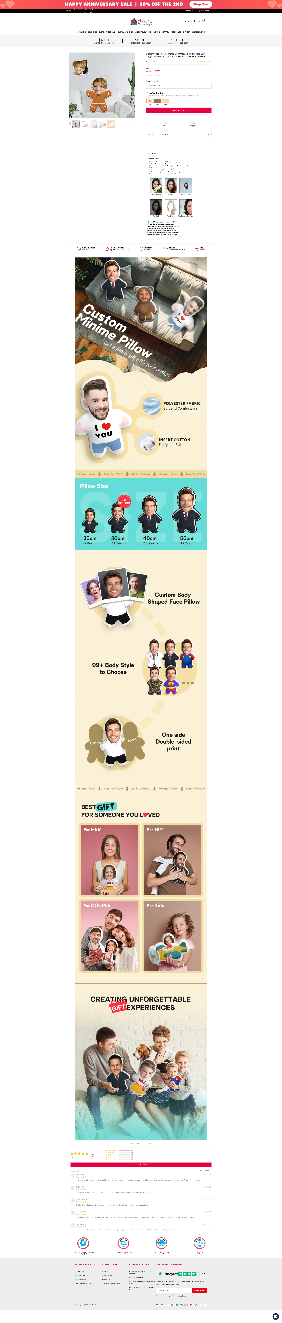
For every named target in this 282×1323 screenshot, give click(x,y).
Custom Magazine (125, 32)
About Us (105, 1269)
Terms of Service (80, 1273)
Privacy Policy (79, 1269)
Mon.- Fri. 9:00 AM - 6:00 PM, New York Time (141, 1286)
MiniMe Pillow (141, 32)
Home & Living (154, 32)
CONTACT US (188, 11)
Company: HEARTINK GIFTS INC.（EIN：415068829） (142, 1270)
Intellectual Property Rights (111, 1281)
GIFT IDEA (186, 32)
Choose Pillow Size (153, 81)
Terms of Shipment (81, 1277)
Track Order (205, 11)
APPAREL (165, 32)
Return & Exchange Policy (83, 1281)
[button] (74, 85)
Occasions (81, 32)
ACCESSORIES (176, 32)
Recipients (92, 32)
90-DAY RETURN (170, 235)
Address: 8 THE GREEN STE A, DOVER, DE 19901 (142, 1280)
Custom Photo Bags (107, 32)
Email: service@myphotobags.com (140, 1275)
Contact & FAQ (107, 1273)
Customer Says (198, 32)
